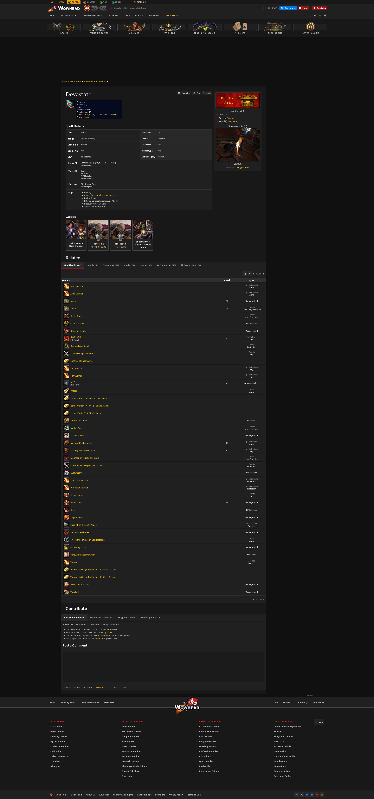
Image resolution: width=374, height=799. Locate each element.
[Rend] (66, 510)
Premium (160, 794)
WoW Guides (57, 721)
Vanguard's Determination (82, 554)
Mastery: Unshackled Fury (82, 450)
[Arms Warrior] (66, 286)
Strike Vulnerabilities (79, 532)
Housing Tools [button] (69, 15)
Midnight (55, 766)
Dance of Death (78, 331)
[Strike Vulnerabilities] (66, 532)
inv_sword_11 (234, 121)
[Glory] (66, 383)
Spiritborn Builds (282, 776)
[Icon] (70, 104)
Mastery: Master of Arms (82, 443)
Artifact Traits (251, 523)
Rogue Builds (281, 766)
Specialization (90, 81)
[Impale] (66, 391)
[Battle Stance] (66, 316)
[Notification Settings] (315, 15)
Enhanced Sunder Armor (81, 360)
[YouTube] (317, 794)
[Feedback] (320, 15)
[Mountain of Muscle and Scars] (66, 458)
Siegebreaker (76, 517)
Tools (275, 702)
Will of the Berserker (80, 584)
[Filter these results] (250, 273)
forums (98, 638)
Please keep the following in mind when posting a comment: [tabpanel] (97, 655)
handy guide (106, 632)
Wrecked (74, 592)
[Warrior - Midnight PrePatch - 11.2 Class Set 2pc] (66, 569)
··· (126, 2)
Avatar (73, 301)
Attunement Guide (209, 726)
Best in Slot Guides (209, 731)
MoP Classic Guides (132, 721)
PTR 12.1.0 (94, 8)
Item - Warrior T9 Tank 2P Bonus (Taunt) (89, 405)
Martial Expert (77, 428)
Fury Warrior (76, 368)
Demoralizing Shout (79, 346)
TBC (105, 2)
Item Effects (251, 420)
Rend (72, 510)
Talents (252, 307)
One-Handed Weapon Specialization (87, 465)
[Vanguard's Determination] (66, 554)
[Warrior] (66, 562)
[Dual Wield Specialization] (66, 353)
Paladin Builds (281, 761)
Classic (91, 2)
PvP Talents (251, 337)
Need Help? (61, 794)
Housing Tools (68, 702)
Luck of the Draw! (78, 420)
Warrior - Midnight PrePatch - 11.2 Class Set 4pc (93, 577)
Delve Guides (57, 731)
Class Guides (57, 726)
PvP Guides (205, 756)
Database (113, 15)
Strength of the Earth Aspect (83, 525)
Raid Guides (56, 751)
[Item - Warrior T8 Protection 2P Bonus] (66, 398)
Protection (256, 309)
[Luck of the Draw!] (66, 420)
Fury (249, 309)
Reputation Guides (132, 751)
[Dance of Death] (66, 331)
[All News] (52, 2)
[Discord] (296, 794)
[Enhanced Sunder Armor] (66, 361)
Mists (118, 2)
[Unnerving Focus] (66, 547)
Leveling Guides (58, 736)
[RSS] (322, 794)
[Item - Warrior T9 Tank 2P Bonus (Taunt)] (66, 405)
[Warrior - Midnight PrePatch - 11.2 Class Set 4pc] (66, 577)
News (53, 15)
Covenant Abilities (251, 383)
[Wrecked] (66, 592)
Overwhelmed (77, 472)
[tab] (72, 265)
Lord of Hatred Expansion (287, 726)
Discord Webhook (93, 15)
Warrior (102, 81)
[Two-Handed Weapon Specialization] (66, 540)
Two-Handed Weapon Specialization (87, 539)
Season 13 (279, 731)
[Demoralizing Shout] (66, 346)
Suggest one (243, 167)
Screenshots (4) (237, 126)
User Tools (76, 794)
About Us (91, 794)
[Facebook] (312, 794)
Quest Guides (129, 746)
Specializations (251, 285)
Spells (78, 81)
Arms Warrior (76, 286)
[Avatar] (66, 301)
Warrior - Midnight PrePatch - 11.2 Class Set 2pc (93, 569)
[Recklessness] (66, 495)
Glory (72, 381)
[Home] (65, 8)
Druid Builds (280, 751)
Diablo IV (141, 2)
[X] (301, 794)
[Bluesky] (307, 794)
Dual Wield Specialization (82, 353)
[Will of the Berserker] (66, 584)
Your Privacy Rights (123, 794)
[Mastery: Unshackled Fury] (66, 450)
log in (88, 687)
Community (154, 15)
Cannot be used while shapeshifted (100, 195)
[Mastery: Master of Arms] (66, 443)
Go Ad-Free (172, 15)
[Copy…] (245, 273)
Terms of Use (193, 794)
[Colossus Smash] (66, 323)
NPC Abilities (251, 323)
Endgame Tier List (283, 736)
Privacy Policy (175, 794)
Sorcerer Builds (282, 771)
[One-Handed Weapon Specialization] (66, 465)
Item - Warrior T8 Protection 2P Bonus (88, 398)
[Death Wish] (66, 338)
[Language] (325, 15)
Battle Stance (76, 316)
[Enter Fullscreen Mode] (310, 15)
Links (208, 93)
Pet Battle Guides (131, 756)
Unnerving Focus (78, 547)
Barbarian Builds (282, 746)
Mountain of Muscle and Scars (84, 457)
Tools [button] (126, 15)
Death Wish (75, 337)
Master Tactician (78, 435)
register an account (100, 687)
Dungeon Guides (130, 736)
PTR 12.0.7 (103, 8)
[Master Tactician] (66, 435)
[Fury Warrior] (66, 368)
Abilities (251, 561)
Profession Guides (60, 746)
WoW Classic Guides (210, 721)
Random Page (144, 794)
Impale (73, 390)
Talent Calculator (59, 756)
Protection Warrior (79, 480)
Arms (251, 287)
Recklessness (76, 495)
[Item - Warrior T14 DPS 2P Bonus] (66, 413)
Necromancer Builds (284, 756)
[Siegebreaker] (66, 517)
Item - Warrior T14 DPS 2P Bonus (86, 413)
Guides (139, 15)
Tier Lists (55, 761)
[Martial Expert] (66, 428)
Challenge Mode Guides (134, 766)
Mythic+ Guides (58, 741)
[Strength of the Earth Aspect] (66, 525)
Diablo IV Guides (283, 721)
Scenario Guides (130, 761)
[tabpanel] (163, 436)
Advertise (104, 794)
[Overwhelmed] (66, 472)
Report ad (310, 695)
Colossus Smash (78, 323)
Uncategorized (251, 301)
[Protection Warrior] (66, 480)
